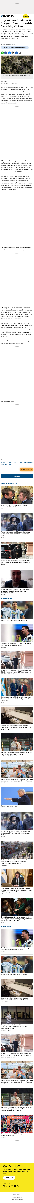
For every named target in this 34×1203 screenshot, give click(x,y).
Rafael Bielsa (4, 808)
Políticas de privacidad (17, 1197)
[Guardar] (20, 52)
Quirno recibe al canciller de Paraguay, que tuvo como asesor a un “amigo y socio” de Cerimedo (17, 780)
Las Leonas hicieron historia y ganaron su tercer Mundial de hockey (16, 1135)
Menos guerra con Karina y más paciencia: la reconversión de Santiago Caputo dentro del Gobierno (15, 562)
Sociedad (3, 462)
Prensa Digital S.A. (17, 1194)
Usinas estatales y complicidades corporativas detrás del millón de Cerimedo (16, 506)
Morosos (16, 1)
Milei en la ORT (12, 1)
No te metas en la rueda (9, 806)
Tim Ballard (31, 1)
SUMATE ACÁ (9, 1177)
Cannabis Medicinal (28, 462)
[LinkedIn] (16, 52)
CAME (14, 462)
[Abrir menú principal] (31, 15)
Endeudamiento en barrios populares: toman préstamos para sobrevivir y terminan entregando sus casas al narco (16, 861)
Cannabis (9, 462)
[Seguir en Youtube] (15, 1186)
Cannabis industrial (6, 464)
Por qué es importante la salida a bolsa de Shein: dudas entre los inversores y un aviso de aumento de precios (17, 1026)
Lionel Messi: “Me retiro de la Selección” (14, 620)
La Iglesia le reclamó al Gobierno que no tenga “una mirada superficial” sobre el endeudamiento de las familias (16, 754)
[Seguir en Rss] (18, 1186)
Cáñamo (20, 462)
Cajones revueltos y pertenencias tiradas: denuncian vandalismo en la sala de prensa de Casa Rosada (16, 727)
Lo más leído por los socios (9, 483)
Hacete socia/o (26, 16)
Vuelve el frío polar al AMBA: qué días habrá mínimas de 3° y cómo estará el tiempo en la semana (15, 533)
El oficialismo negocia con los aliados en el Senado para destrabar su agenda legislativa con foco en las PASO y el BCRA (17, 918)
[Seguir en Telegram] (9, 1186)
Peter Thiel (20, 1)
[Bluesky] (9, 52)
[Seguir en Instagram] (12, 1186)
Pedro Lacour (4, 566)
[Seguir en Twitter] (4, 1186)
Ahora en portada (6, 598)
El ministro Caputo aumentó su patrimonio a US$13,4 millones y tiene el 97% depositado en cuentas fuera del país (16, 672)
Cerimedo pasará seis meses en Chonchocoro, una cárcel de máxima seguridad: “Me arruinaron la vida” (16, 591)
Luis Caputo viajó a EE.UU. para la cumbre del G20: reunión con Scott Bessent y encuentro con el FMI (16, 698)
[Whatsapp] (2, 52)
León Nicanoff (4, 865)
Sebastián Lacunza (5, 508)
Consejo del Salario (26, 1)
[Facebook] (5, 52)
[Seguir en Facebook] (6, 1186)
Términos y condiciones (17, 1199)
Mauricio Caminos (5, 783)
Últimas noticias (6, 926)
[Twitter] (12, 52)
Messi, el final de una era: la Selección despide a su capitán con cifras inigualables (16, 644)
